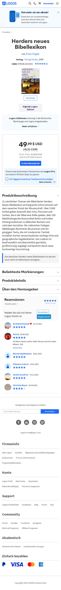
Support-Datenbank (10, 504)
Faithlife (31, 583)
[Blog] (42, 422)
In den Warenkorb (31, 163)
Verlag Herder (31, 59)
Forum (44, 504)
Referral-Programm (10, 528)
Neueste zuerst (10, 304)
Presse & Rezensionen (25, 457)
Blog (36, 504)
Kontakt (18, 452)
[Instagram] (34, 422)
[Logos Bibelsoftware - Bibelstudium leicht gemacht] (9, 3)
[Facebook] (18, 422)
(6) (46, 63)
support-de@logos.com (30, 432)
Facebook (25, 523)
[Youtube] (26, 422)
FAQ (52, 504)
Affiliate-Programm (30, 528)
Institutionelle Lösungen (34, 546)
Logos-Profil (7, 481)
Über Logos (7, 452)
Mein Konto (20, 481)
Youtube (14, 523)
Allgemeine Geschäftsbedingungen (40, 452)
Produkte (6, 32)
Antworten (17, 347)
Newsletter (33, 481)
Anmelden (48, 3)
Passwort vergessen (31, 486)
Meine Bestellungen (10, 486)
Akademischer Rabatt (11, 546)
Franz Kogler (32, 53)
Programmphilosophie (11, 463)
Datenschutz (7, 457)
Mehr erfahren (29, 126)
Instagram (37, 523)
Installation (26, 504)
